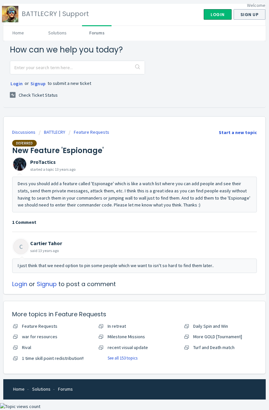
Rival (26, 347)
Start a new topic (238, 132)
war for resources (39, 337)
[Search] (138, 67)
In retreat (117, 326)
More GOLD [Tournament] (217, 337)
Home (18, 33)
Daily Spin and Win (210, 326)
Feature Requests (91, 132)
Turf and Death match (214, 347)
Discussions (23, 132)
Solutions (57, 33)
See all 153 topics (122, 358)
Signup (38, 84)
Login (16, 84)
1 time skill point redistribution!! (53, 358)
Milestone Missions (126, 337)
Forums (97, 33)
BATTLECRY (54, 132)
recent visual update (128, 347)
